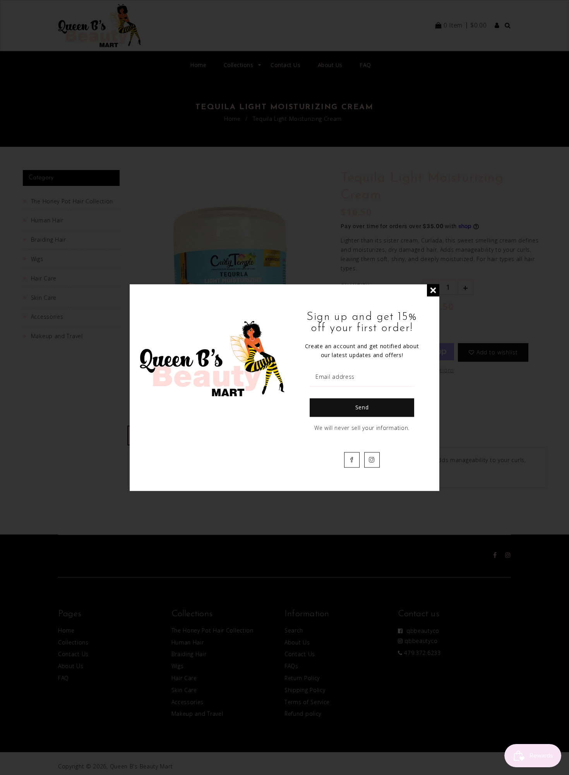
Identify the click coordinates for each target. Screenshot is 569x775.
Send (362, 407)
